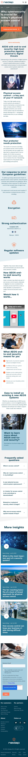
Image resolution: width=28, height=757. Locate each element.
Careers (3, 729)
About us (3, 723)
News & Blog (4, 714)
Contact (3, 727)
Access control (5, 722)
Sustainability (4, 731)
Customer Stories (5, 712)
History (3, 725)
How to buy (4, 706)
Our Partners (4, 710)
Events (16, 706)
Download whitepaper (10, 29)
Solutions (3, 708)
